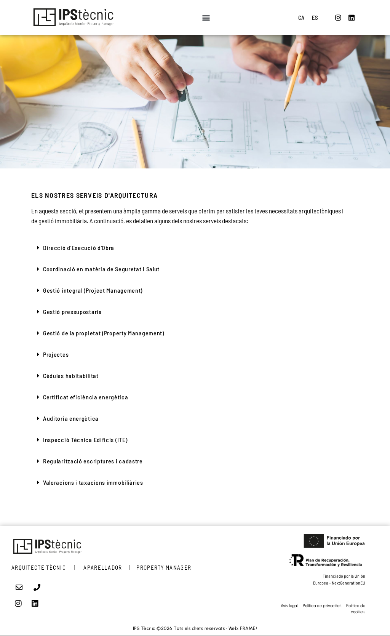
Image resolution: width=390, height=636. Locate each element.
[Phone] (37, 587)
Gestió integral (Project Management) (92, 290)
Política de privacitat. (324, 605)
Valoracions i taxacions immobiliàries (93, 482)
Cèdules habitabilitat (71, 375)
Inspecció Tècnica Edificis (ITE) (85, 439)
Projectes (56, 354)
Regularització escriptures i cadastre (93, 461)
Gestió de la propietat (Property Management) (103, 332)
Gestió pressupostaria (72, 311)
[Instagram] (338, 17)
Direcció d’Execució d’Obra (78, 247)
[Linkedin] (351, 17)
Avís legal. (289, 605)
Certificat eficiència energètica (85, 397)
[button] (206, 17)
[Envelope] (19, 587)
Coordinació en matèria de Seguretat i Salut (101, 268)
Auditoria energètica (71, 418)
